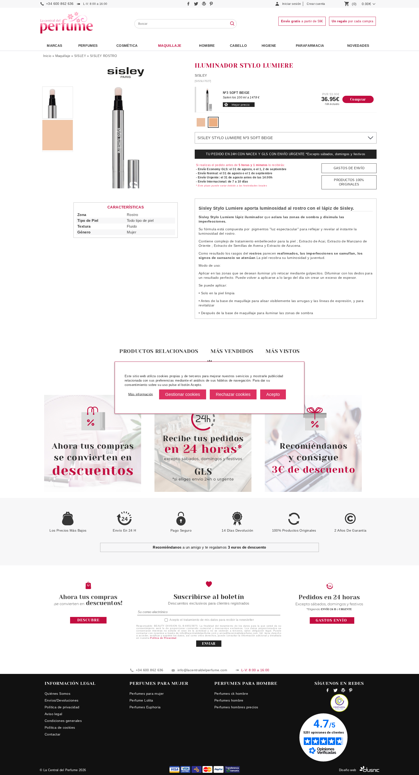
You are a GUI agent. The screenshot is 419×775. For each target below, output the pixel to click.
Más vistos (283, 351)
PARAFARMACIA (310, 46)
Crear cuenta (316, 4)
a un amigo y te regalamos (209, 547)
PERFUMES (88, 46)
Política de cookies (60, 727)
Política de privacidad (62, 707)
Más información (140, 394)
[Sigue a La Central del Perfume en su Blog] (204, 5)
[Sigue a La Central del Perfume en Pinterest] (211, 5)
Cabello (238, 46)
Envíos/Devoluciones (61, 700)
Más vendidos (231, 351)
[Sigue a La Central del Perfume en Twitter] (196, 5)
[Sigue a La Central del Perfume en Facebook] (189, 5)
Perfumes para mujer (146, 693)
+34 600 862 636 (60, 4)
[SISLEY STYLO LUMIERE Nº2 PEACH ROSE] (201, 125)
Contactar (53, 734)
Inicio (47, 56)
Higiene (269, 46)
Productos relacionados (158, 351)
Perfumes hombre (228, 700)
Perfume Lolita (141, 700)
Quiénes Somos (57, 693)
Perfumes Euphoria (145, 707)
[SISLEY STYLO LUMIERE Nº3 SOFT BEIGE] (213, 125)
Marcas (54, 46)
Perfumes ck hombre (231, 693)
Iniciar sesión (291, 4)
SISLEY (80, 56)
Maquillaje (169, 46)
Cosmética (127, 46)
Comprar (358, 99)
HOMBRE (207, 46)
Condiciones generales (63, 721)
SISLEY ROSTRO (103, 56)
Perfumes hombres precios (236, 707)
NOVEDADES (358, 46)
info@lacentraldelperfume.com (202, 670)
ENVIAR (208, 644)
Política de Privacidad (163, 638)
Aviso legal (53, 714)
